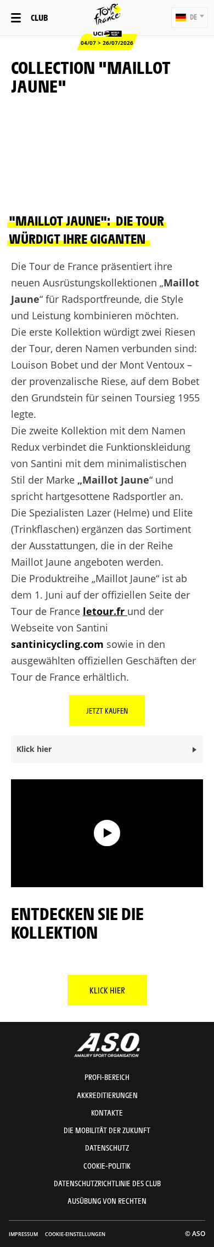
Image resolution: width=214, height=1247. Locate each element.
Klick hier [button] (34, 749)
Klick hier (107, 990)
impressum (23, 1234)
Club (39, 17)
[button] (189, 17)
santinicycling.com (57, 644)
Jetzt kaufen (107, 710)
